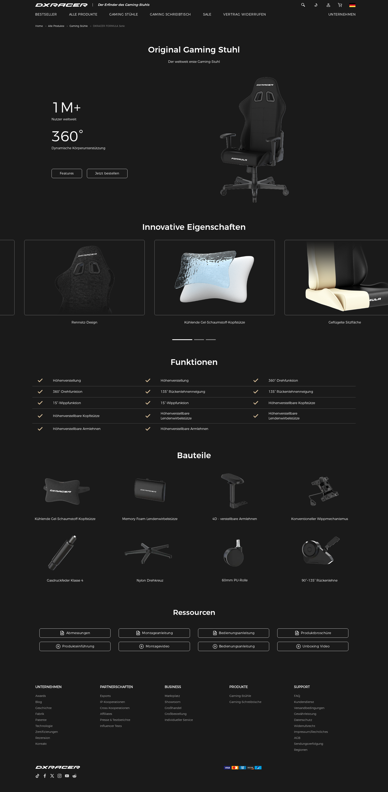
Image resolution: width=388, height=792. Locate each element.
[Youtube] (68, 776)
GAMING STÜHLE (123, 14)
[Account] (328, 5)
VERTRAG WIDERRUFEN (244, 14)
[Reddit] (76, 776)
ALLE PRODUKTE (83, 14)
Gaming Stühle (79, 25)
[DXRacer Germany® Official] (61, 5)
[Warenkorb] (340, 5)
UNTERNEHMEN (342, 14)
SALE (207, 14)
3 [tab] (211, 339)
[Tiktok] (39, 776)
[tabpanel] (84, 282)
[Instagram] (61, 776)
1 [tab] (182, 339)
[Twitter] (53, 776)
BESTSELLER (46, 14)
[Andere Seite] (352, 5)
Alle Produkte (56, 25)
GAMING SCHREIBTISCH (170, 14)
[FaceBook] (46, 776)
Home (39, 25)
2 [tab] (199, 339)
